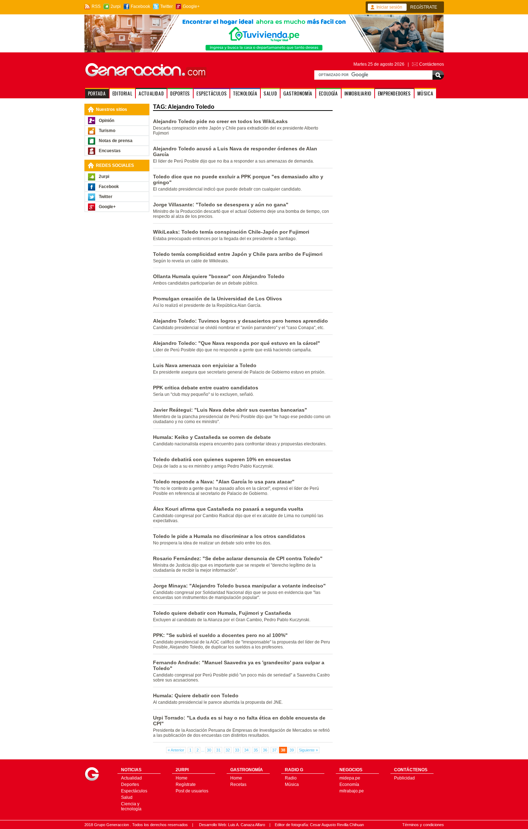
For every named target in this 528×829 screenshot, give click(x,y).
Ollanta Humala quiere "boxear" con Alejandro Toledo (218, 276)
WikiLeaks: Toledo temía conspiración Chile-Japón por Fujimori (231, 232)
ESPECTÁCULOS (211, 93)
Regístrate (186, 784)
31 (218, 750)
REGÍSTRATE (423, 7)
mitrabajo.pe (351, 790)
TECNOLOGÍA (245, 93)
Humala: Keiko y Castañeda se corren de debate (212, 437)
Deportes (130, 784)
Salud (127, 797)
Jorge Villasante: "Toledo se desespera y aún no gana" (220, 204)
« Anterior (176, 750)
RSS (96, 6)
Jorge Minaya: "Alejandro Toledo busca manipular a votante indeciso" (239, 586)
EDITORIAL (122, 93)
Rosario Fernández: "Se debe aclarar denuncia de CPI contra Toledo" (238, 558)
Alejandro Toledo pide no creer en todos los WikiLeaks (220, 121)
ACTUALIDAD (151, 93)
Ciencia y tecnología (131, 806)
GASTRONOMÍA (297, 93)
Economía (349, 784)
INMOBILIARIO (357, 93)
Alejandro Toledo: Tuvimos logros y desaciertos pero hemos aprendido (240, 321)
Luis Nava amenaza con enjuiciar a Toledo (204, 365)
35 (256, 750)
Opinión (106, 120)
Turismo (107, 130)
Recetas (238, 784)
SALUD (270, 93)
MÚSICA (425, 93)
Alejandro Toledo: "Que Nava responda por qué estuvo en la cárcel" (236, 343)
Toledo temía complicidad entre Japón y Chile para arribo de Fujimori (238, 254)
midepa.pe (349, 778)
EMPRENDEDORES (394, 93)
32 (228, 750)
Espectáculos (134, 790)
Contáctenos (431, 64)
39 (292, 750)
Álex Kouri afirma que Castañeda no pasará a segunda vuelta (228, 509)
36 (265, 750)
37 (274, 750)
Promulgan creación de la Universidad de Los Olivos (217, 298)
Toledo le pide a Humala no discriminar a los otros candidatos (229, 536)
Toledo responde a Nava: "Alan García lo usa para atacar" (224, 481)
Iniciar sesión (389, 7)
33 (237, 750)
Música (292, 784)
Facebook (140, 6)
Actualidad (131, 778)
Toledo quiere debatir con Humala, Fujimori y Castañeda (222, 613)
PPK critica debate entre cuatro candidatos (205, 387)
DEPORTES (180, 93)
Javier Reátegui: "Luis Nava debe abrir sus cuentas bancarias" (230, 410)
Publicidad (404, 778)
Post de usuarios (192, 790)
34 (246, 750)
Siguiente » (308, 750)
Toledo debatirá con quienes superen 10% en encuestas (222, 459)
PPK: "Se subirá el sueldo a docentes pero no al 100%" (220, 635)
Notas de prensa (116, 140)
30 (209, 750)
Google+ (191, 6)
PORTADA (97, 93)
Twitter (166, 6)
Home (181, 778)
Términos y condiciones (423, 825)
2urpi (116, 6)
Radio (291, 778)
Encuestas (110, 150)
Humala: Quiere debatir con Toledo (195, 695)
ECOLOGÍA (328, 93)
